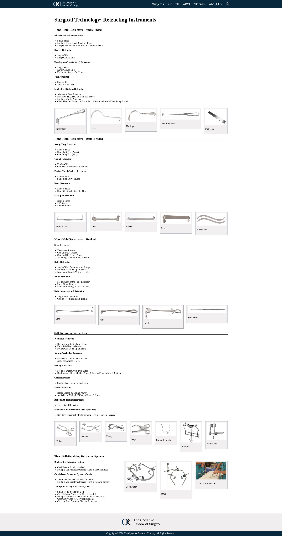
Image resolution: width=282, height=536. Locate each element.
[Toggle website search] (227, 4)
